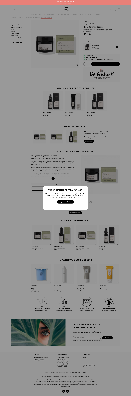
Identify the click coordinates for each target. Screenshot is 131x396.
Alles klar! (66, 202)
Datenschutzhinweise (68, 206)
